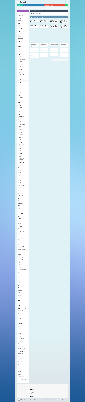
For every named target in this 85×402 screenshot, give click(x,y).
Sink (20, 111)
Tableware (20, 113)
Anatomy (20, 261)
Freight (20, 333)
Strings (19, 228)
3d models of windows (21, 348)
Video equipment (21, 377)
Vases (20, 71)
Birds (19, 41)
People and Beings (21, 216)
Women (19, 234)
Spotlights (20, 153)
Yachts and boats (22, 325)
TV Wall (20, 142)
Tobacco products (21, 279)
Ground (19, 326)
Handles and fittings (21, 169)
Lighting (19, 150)
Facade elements (21, 369)
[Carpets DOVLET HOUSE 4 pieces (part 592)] (54, 26)
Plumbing (19, 172)
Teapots (20, 66)
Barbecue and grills (21, 353)
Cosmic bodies (20, 195)
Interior (18, 48)
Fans (20, 56)
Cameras (19, 381)
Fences (19, 366)
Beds (20, 95)
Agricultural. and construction (21, 339)
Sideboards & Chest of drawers (22, 146)
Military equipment (21, 246)
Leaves (19, 297)
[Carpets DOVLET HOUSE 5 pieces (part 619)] (64, 21)
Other (20, 126)
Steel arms (20, 254)
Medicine (18, 200)
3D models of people (21, 257)
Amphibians (20, 36)
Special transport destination (22, 341)
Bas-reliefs (21, 25)
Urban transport (21, 331)
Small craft (21, 321)
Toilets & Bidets (21, 190)
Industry (18, 280)
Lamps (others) (21, 155)
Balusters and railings (21, 351)
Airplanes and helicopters (22, 252)
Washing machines (22, 59)
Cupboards (21, 148)
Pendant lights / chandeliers (21, 159)
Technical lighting (21, 162)
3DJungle (22, 399)
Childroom (20, 89)
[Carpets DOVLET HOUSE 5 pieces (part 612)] (64, 45)
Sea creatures (20, 38)
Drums (19, 229)
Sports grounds (20, 310)
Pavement (20, 354)
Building (19, 18)
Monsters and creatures (22, 269)
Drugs (19, 205)
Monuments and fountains (22, 21)
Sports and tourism (20, 303)
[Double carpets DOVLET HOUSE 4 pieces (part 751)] (44, 45)
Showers (20, 187)
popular (38, 17)
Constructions (20, 198)
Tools (19, 284)
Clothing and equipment (22, 308)
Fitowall (19, 300)
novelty (35, 17)
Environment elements (21, 359)
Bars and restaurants (21, 51)
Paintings (20, 77)
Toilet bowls (21, 182)
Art (18, 215)
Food (18, 272)
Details (19, 282)
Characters (19, 256)
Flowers (19, 302)
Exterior (18, 343)
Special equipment (21, 285)
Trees (19, 292)
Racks (20, 136)
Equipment (20, 226)
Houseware (20, 167)
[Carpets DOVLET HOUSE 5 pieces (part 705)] (64, 26)
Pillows (20, 84)
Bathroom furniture (22, 188)
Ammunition (20, 244)
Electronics (19, 371)
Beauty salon (20, 170)
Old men (20, 267)
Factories (32, 392)
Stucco (20, 82)
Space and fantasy (20, 192)
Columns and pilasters (21, 364)
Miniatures (20, 218)
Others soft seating (22, 124)
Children (19, 233)
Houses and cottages (21, 15)
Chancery (19, 102)
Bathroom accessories (22, 185)
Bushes (19, 295)
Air (18, 315)
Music (18, 221)
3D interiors (20, 49)
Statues (20, 28)
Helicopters (21, 316)
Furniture (19, 121)
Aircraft (20, 318)
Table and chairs (21, 137)
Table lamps (21, 156)
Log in (67, 1)
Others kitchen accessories (21, 109)
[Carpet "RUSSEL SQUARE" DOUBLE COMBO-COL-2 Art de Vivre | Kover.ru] (34, 55)
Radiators (20, 177)
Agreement (33, 395)
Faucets (20, 114)
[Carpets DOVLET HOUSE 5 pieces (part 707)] (44, 26)
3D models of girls (22, 259)
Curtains (20, 87)
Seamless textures (34, 390)
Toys (20, 94)
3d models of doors (21, 346)
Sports (19, 241)
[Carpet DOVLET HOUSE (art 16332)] (54, 54)
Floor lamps (21, 164)
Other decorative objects (23, 74)
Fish (19, 43)
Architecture (19, 13)
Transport (18, 313)
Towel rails (21, 175)
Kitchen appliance (22, 116)
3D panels (20, 69)
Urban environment (21, 358)
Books (20, 79)
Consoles (20, 127)
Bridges (19, 20)
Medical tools (20, 203)
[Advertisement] (49, 36)
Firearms (19, 251)
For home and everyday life (22, 211)
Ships (19, 320)
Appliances (20, 53)
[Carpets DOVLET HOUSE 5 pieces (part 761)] (34, 45)
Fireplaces (20, 100)
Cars (20, 328)
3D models (33, 389)
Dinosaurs (19, 33)
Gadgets (19, 210)
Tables (20, 139)
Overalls (19, 239)
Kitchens (20, 107)
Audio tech (21, 54)
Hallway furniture (21, 134)
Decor (19, 67)
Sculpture (19, 23)
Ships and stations (21, 193)
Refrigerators (21, 64)
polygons (42, 17)
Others (20, 92)
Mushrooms (20, 290)
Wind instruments (21, 223)
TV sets (20, 61)
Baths (20, 174)
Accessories (20, 374)
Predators (19, 46)
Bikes (20, 336)
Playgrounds (20, 361)
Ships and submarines (21, 249)
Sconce (20, 151)
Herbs (19, 298)
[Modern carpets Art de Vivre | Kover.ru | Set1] (54, 44)
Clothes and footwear (20, 231)
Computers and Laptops (22, 379)
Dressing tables (21, 144)
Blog (32, 396)
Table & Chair (21, 97)
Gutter (19, 356)
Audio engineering (21, 376)
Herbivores (20, 44)
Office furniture (21, 132)
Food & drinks (20, 275)
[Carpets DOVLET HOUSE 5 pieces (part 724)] (54, 21)
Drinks (19, 277)
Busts (20, 26)
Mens (19, 236)
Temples (19, 30)
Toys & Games (20, 213)
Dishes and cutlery (21, 165)
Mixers (20, 180)
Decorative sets (21, 72)
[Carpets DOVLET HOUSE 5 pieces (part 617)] (34, 26)
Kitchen (19, 105)
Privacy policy (33, 393)
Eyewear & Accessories (22, 238)
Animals (18, 31)
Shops (19, 119)
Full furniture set (21, 90)
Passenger (21, 323)
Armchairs (20, 129)
